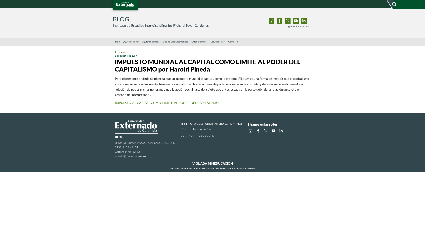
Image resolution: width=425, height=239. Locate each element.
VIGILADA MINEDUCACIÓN (212, 163)
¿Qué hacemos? (131, 41)
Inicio (117, 41)
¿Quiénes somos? (150, 41)
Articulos (120, 52)
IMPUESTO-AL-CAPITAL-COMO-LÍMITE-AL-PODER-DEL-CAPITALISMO (167, 103)
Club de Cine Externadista (175, 41)
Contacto (233, 41)
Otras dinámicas (199, 41)
